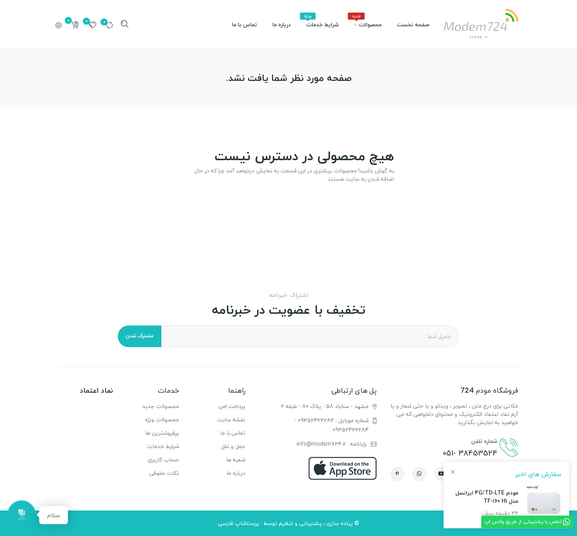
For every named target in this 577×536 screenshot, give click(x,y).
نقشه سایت (231, 419)
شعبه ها (235, 460)
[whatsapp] (419, 474)
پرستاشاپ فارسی (238, 523)
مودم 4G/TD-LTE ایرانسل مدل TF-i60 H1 (486, 496)
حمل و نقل (233, 446)
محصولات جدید (160, 406)
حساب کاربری (163, 460)
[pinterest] (397, 474)
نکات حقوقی (164, 473)
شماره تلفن (484, 441)
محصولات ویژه (162, 419)
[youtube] (441, 474)
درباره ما (235, 473)
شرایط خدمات (163, 446)
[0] (109, 25)
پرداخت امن (232, 406)
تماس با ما (232, 433)
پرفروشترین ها (162, 433)
